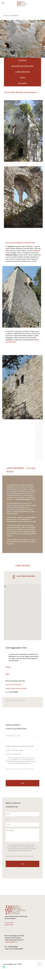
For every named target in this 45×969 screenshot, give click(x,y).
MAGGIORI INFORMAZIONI (22, 66)
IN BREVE (22, 60)
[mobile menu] (3, 3)
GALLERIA (22, 83)
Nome (7, 819)
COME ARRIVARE (22, 72)
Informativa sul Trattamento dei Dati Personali (21, 769)
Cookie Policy (9, 925)
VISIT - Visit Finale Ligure (14, 754)
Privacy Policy (9, 923)
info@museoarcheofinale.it (18, 688)
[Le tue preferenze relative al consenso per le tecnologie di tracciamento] (4, 967)
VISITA (22, 78)
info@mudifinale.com (11, 942)
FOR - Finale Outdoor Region (15, 750)
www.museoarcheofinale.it (14, 684)
